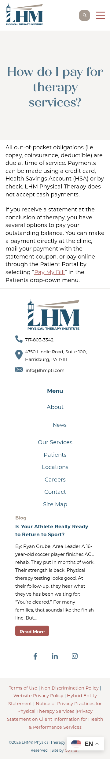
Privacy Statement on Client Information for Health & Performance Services (55, 719)
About (55, 407)
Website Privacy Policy (38, 695)
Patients (55, 455)
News (60, 425)
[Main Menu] (100, 16)
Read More (32, 631)
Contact (55, 492)
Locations (55, 467)
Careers (55, 479)
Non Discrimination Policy (70, 688)
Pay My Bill (49, 272)
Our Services (55, 442)
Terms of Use (23, 688)
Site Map (55, 504)
